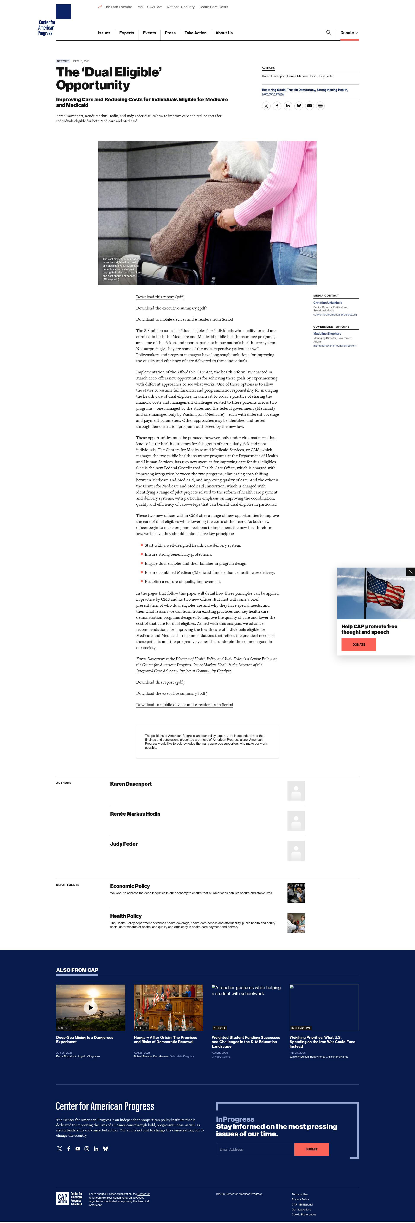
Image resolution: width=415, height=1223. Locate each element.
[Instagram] (86, 1148)
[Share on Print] (320, 106)
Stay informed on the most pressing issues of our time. (276, 1127)
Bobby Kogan (318, 1056)
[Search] (329, 35)
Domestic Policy (273, 94)
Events (149, 32)
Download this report (155, 297)
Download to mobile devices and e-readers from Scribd (184, 319)
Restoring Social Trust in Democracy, (289, 90)
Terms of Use (300, 1194)
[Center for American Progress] (64, 20)
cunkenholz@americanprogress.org (335, 314)
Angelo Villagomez (89, 1056)
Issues (104, 32)
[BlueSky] (105, 1148)
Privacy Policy (300, 1199)
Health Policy (126, 916)
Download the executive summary (166, 308)
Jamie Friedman (299, 1056)
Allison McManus (337, 1056)
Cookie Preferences (304, 1214)
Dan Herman (161, 1056)
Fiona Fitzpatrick (66, 1056)
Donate (347, 32)
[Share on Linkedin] (288, 106)
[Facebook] (68, 1148)
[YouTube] (77, 1148)
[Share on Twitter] (266, 106)
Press (170, 32)
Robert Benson (143, 1056)
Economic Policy (130, 886)
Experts (126, 32)
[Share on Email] (309, 106)
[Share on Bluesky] (298, 106)
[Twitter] (59, 1148)
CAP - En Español (302, 1204)
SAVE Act (155, 7)
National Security (180, 7)
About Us (224, 32)
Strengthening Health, (332, 90)
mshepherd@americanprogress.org (334, 345)
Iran (140, 7)
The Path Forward (118, 7)
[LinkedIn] (96, 1148)
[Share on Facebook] (277, 106)
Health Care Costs (213, 7)
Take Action (196, 32)
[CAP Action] (70, 1198)
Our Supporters (301, 1209)
